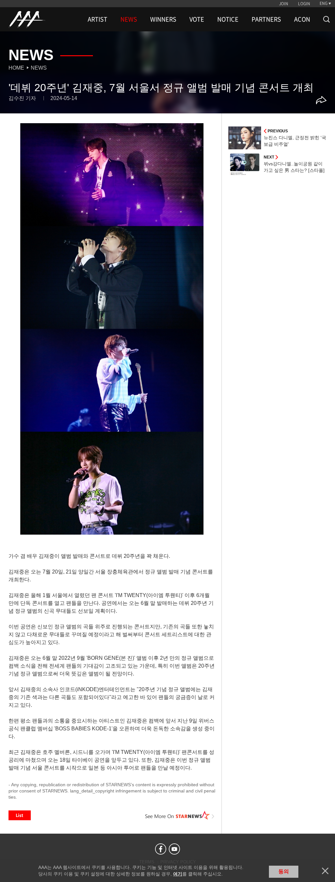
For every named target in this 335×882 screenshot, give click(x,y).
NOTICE (227, 19)
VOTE (196, 19)
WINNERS (163, 19)
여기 (177, 873)
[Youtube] (174, 849)
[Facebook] (160, 849)
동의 (283, 871)
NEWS (128, 19)
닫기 (325, 871)
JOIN (283, 4)
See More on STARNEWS (179, 815)
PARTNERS (266, 19)
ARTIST (97, 19)
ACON (302, 19)
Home (16, 68)
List (20, 815)
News (39, 68)
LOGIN (304, 4)
